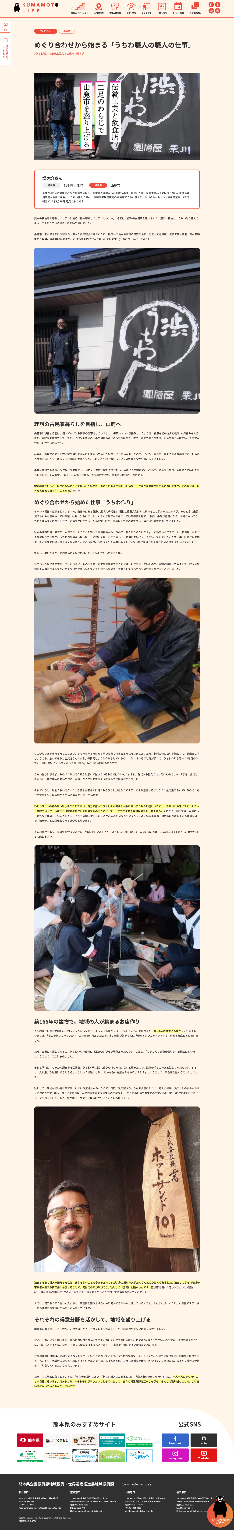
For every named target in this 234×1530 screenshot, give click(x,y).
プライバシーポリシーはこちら (136, 1484)
